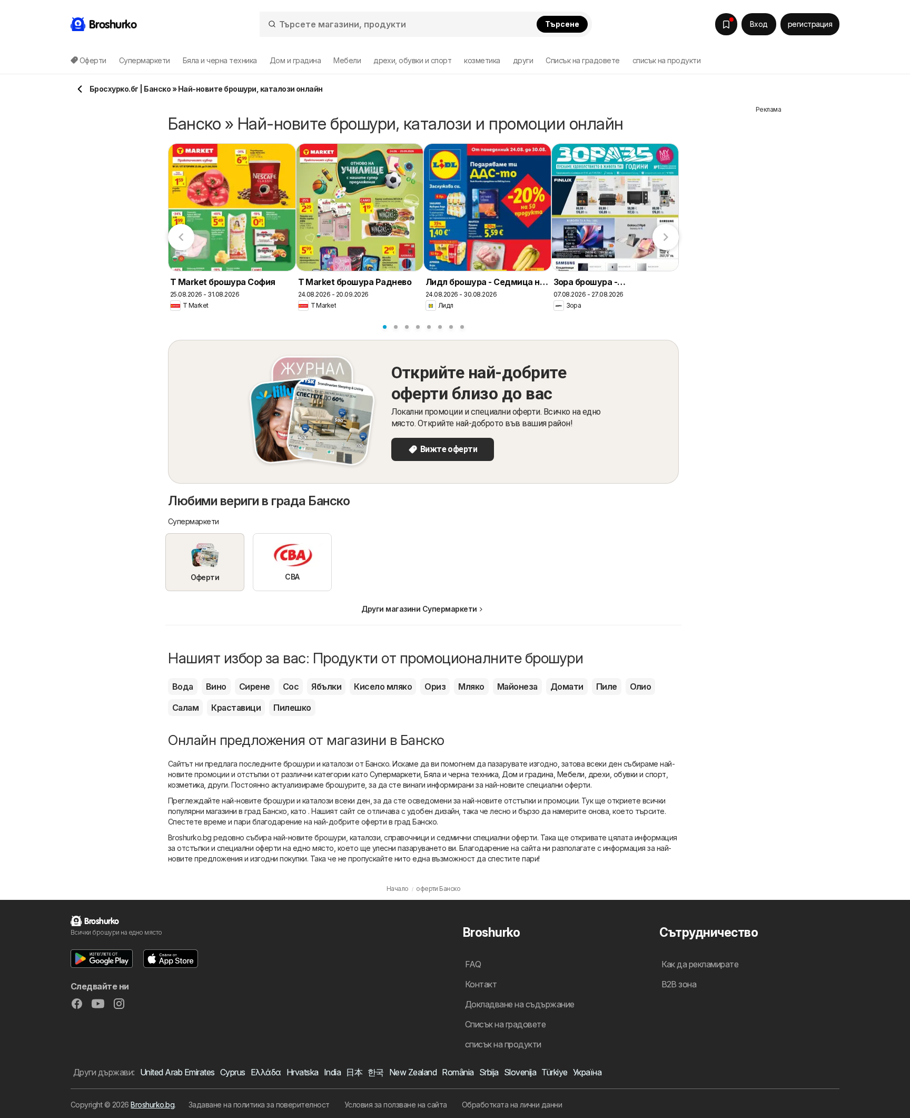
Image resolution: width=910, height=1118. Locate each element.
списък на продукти (666, 60)
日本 (354, 1072)
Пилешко (292, 707)
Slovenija (520, 1072)
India (332, 1072)
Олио (640, 686)
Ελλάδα (266, 1072)
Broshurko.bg (152, 1104)
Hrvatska (302, 1072)
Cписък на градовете (582, 60)
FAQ (473, 964)
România (457, 1072)
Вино (216, 686)
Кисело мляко (383, 686)
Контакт (481, 984)
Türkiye (554, 1072)
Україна (587, 1072)
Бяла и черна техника (461, 774)
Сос (291, 686)
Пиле (606, 686)
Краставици (236, 707)
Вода (182, 686)
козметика (186, 784)
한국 (376, 1072)
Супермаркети (395, 774)
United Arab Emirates (177, 1072)
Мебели (571, 774)
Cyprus (232, 1072)
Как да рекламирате (700, 964)
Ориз (435, 686)
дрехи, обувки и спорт (627, 774)
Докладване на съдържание (520, 1004)
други (217, 784)
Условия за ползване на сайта (395, 1104)
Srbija (489, 1072)
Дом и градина (527, 774)
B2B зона (679, 984)
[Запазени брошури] (726, 24)
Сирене (254, 686)
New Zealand (413, 1072)
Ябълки (326, 686)
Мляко (471, 686)
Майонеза (517, 686)
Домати (566, 686)
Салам (185, 707)
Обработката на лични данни (512, 1104)
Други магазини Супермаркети (419, 608)
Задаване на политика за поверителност (259, 1104)
